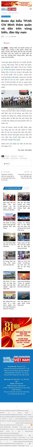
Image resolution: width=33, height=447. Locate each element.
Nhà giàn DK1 (14, 156)
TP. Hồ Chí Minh (5, 158)
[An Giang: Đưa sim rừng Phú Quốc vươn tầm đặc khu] (9, 255)
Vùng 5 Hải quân (23, 158)
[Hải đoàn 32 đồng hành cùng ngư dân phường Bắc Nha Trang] (9, 217)
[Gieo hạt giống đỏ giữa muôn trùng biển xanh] (24, 295)
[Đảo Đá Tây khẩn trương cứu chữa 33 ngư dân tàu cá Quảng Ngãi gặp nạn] (24, 196)
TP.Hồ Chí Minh (9, 70)
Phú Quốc (21, 156)
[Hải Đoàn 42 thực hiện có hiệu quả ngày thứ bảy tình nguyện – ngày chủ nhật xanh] (9, 275)
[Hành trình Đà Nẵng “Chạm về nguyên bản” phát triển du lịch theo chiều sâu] (24, 275)
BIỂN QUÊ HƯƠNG (6, 16)
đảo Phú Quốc (15, 140)
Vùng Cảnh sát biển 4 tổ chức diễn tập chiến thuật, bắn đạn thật (25, 176)
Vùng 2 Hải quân (12, 77)
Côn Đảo (7, 156)
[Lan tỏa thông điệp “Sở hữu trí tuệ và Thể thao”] (9, 237)
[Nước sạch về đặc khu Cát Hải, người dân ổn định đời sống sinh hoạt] (24, 237)
